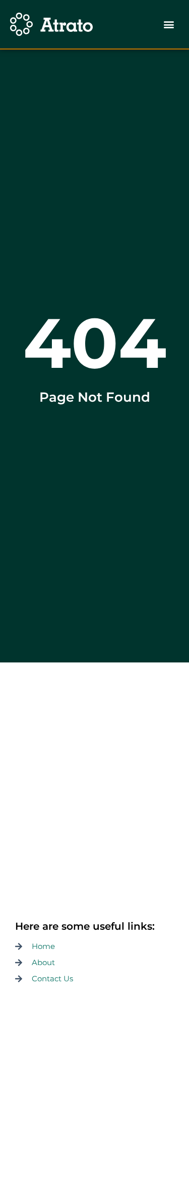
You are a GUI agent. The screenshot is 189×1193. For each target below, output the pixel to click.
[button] (169, 24)
